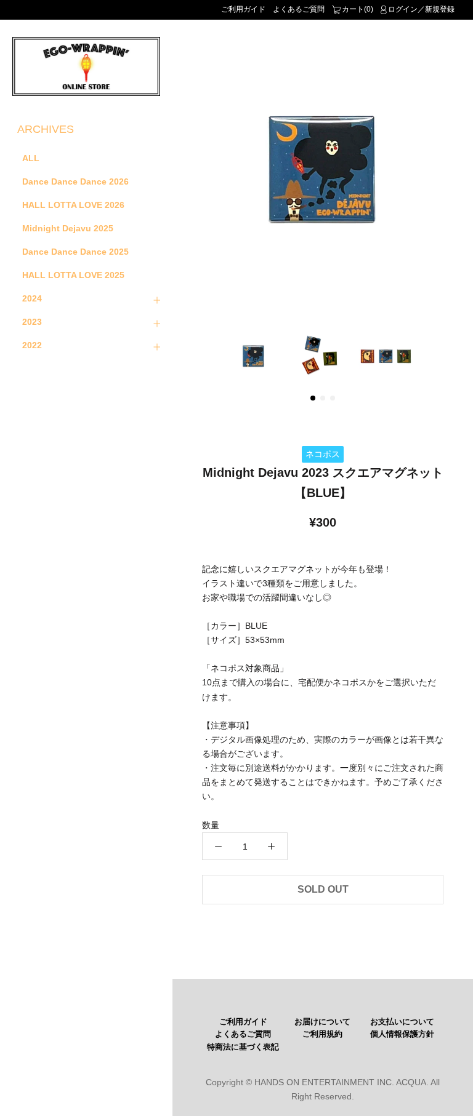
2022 (32, 345)
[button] (312, 398)
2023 (32, 322)
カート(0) (357, 9)
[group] (322, 170)
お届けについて (322, 1022)
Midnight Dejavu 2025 (67, 228)
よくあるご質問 (299, 9)
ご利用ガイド (243, 9)
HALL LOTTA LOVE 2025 (73, 275)
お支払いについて (402, 1022)
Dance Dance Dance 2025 (75, 252)
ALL (30, 158)
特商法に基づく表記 (243, 1047)
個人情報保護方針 (402, 1034)
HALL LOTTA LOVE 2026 (73, 205)
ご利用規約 (322, 1034)
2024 (32, 298)
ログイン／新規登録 (421, 9)
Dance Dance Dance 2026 (75, 181)
